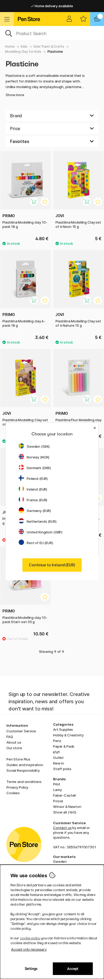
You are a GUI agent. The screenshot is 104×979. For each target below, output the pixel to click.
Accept (72, 969)
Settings (31, 969)
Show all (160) (64, 812)
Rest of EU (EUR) (40, 543)
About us (13, 742)
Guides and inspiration (24, 765)
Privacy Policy (17, 787)
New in (58, 763)
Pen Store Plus (18, 759)
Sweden (60, 861)
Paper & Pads (63, 746)
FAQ (9, 737)
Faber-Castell (64, 795)
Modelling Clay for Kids (23, 52)
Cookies (13, 793)
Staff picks (62, 769)
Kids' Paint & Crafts (49, 46)
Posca (58, 801)
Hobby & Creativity (68, 735)
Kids (24, 46)
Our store (14, 748)
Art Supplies (63, 729)
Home (9, 46)
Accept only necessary (29, 949)
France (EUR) (37, 500)
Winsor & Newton (67, 806)
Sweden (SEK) (38, 446)
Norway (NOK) (38, 457)
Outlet (58, 757)
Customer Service (21, 731)
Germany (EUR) (39, 511)
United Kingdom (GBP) (44, 532)
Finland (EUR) (37, 478)
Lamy (57, 790)
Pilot (56, 784)
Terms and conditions (24, 782)
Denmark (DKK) (39, 468)
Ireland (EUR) (37, 489)
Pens (57, 741)
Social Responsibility (23, 770)
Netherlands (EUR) (42, 521)
